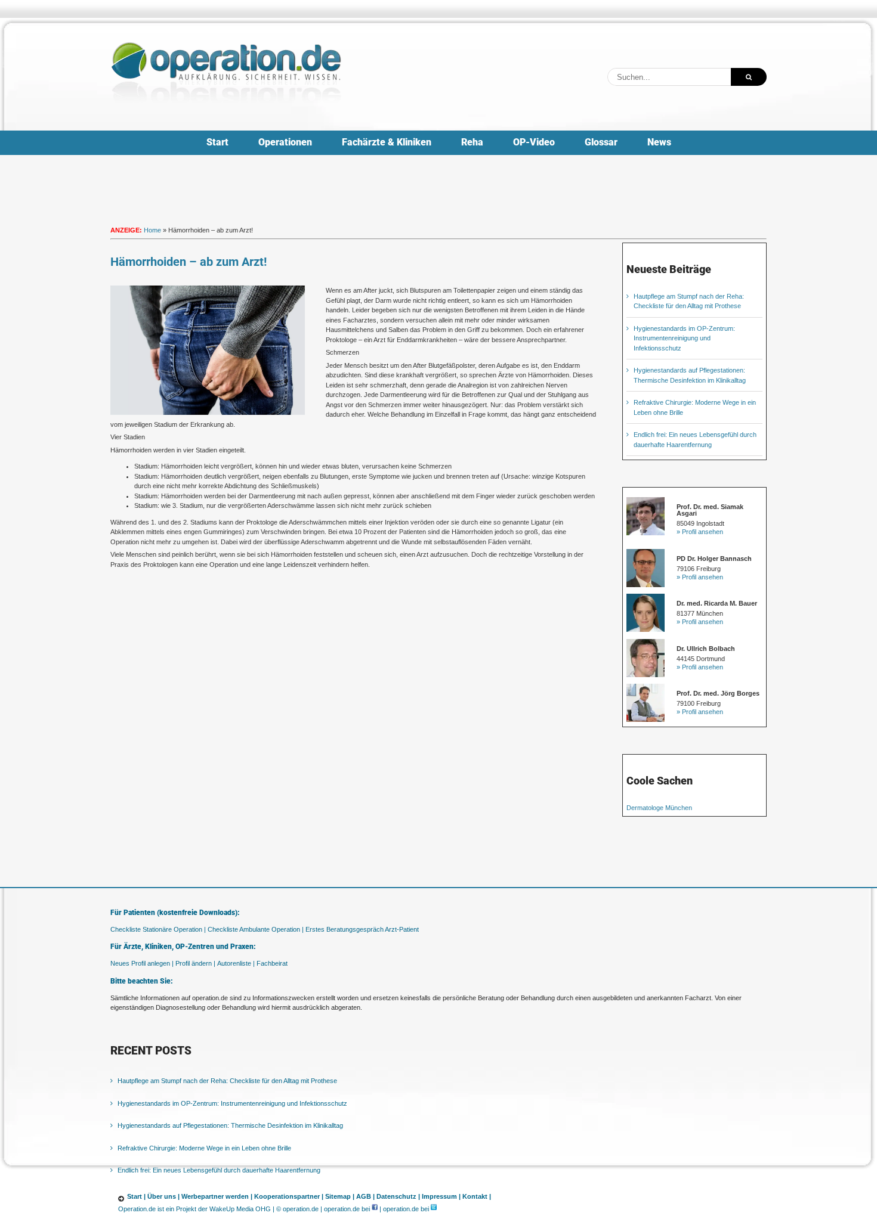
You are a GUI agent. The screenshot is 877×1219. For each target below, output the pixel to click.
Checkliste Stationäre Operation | (158, 929)
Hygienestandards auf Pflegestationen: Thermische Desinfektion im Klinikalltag (230, 1125)
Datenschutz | (398, 1196)
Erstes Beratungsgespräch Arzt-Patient (362, 929)
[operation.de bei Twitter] (434, 1208)
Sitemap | (339, 1196)
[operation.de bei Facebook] (375, 1208)
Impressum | (441, 1196)
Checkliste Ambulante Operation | (256, 929)
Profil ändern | (195, 963)
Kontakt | (476, 1196)
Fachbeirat (272, 963)
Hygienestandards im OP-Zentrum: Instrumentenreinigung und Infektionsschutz (684, 338)
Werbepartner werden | (216, 1196)
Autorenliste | (236, 963)
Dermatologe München (659, 807)
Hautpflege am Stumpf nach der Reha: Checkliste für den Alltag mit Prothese (227, 1080)
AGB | (365, 1196)
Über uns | (163, 1196)
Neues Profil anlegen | (142, 963)
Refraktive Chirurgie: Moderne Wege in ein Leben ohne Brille (204, 1148)
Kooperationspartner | (288, 1196)
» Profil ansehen (700, 531)
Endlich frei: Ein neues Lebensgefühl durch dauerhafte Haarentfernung (219, 1170)
